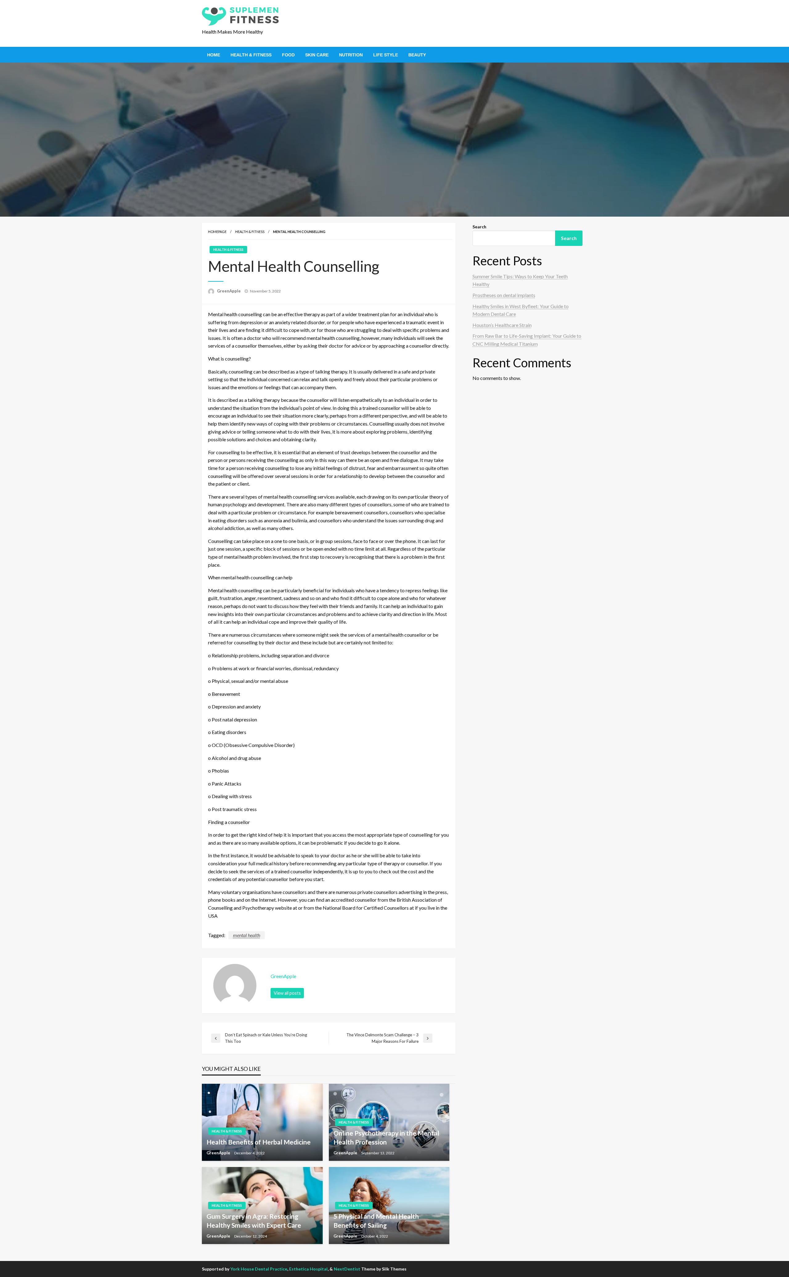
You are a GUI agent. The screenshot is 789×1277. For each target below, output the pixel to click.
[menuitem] (213, 55)
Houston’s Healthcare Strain (502, 325)
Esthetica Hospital (308, 1268)
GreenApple (229, 290)
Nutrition (351, 54)
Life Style (385, 54)
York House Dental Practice (258, 1268)
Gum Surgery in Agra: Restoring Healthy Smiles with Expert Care (253, 1220)
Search (479, 226)
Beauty (417, 54)
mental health (246, 935)
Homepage (217, 232)
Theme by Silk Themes (384, 1268)
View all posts (287, 993)
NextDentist (347, 1268)
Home (213, 54)
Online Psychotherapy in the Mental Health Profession (386, 1137)
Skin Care (317, 54)
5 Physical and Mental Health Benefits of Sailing (376, 1220)
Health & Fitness (251, 54)
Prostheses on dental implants (503, 295)
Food (288, 54)
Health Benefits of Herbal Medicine (258, 1142)
